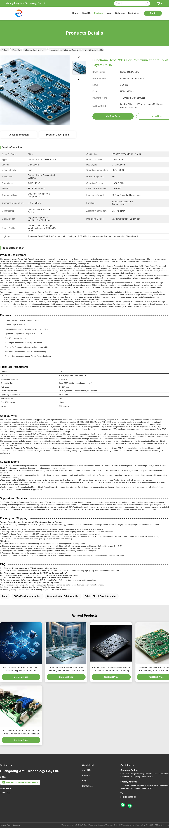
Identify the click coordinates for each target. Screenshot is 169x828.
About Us (86, 770)
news (109, 13)
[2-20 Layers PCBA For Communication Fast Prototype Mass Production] (21, 643)
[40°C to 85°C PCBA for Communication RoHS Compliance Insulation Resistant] (21, 706)
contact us (133, 13)
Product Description (57, 134)
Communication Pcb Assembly (62, 596)
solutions (120, 13)
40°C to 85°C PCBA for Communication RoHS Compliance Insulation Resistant (21, 732)
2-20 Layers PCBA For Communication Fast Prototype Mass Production (21, 669)
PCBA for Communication (35, 50)
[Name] (147, 3)
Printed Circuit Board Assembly (100, 596)
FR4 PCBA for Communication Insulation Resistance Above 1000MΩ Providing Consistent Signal (111, 669)
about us (86, 13)
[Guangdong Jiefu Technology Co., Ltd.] (20, 13)
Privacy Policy (5, 825)
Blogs (85, 781)
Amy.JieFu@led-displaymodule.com (22, 782)
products (98, 13)
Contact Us (87, 786)
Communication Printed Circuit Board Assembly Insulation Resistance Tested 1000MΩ (66, 669)
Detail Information (18, 134)
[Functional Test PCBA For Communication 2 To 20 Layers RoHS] (35, 90)
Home (75, 13)
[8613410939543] (122, 805)
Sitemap (16, 825)
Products (16, 50)
